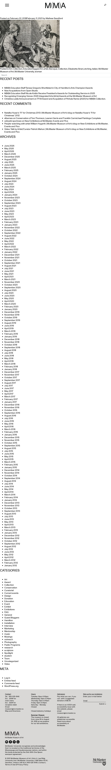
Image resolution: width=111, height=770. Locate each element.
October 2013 (10, 508)
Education (27, 68)
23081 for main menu (10, 699)
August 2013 (10, 513)
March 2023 (10, 219)
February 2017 (11, 399)
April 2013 (9, 524)
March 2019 (9, 331)
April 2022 (9, 244)
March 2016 (9, 429)
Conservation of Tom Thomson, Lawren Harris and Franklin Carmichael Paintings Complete (58, 118)
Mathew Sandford (54, 18)
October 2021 (10, 260)
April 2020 (9, 301)
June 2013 (9, 519)
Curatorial (9, 590)
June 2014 (9, 486)
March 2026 (10, 154)
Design (7, 595)
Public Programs (12, 644)
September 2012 (12, 543)
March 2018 (9, 363)
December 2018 (11, 339)
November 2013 (11, 505)
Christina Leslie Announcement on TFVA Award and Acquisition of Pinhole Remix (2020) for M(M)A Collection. (55, 98)
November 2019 (11, 314)
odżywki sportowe (12, 121)
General (8, 615)
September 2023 (12, 203)
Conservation (10, 587)
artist (45, 68)
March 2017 (9, 396)
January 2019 (10, 336)
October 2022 (11, 230)
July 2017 (8, 385)
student (8, 655)
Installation (9, 623)
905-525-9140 (14, 696)
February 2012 (11, 562)
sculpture (8, 650)
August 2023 (10, 205)
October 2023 (11, 200)
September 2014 (12, 478)
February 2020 (11, 306)
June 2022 (9, 238)
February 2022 (11, 249)
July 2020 (9, 293)
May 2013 (8, 522)
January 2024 (10, 194)
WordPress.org (11, 686)
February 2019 (11, 333)
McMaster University (24, 71)
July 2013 (8, 516)
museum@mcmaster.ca (14, 709)
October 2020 (11, 284)
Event (7, 604)
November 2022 (12, 227)
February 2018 (11, 366)
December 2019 (11, 312)
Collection (17, 68)
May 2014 (8, 489)
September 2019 (12, 320)
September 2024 (12, 178)
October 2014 (10, 475)
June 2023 (9, 211)
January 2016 (10, 434)
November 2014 (11, 472)
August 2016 (10, 415)
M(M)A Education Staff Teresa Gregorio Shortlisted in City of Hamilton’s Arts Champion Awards (48, 88)
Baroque (53, 68)
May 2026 (9, 148)
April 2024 (9, 192)
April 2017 (8, 393)
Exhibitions (9, 609)
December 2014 (11, 470)
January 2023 (10, 224)
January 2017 (10, 402)
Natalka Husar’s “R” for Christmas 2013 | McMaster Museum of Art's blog (38, 112)
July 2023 (8, 208)
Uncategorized (11, 661)
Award (7, 582)
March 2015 (9, 462)
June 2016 (9, 421)
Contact (42, 762)
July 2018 (8, 353)
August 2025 (10, 159)
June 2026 (9, 145)
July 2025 (8, 162)
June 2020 (9, 295)
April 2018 (9, 361)
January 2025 (10, 173)
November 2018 (11, 342)
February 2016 (11, 432)
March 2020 (10, 303)
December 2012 (11, 535)
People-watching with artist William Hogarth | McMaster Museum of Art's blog (40, 123)
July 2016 (8, 418)
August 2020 (10, 290)
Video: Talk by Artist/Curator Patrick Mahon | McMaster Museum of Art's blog (40, 129)
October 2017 (10, 377)
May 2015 (8, 456)
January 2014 (10, 500)
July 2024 (8, 184)
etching (87, 68)
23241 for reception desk (11, 704)
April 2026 (9, 151)
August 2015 (10, 448)
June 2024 (9, 186)
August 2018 (10, 350)
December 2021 (11, 254)
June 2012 (9, 551)
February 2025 (11, 170)
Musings (8, 636)
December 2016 (11, 404)
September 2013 (12, 511)
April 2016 (9, 426)
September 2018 (12, 347)
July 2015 (8, 451)
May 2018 (8, 358)
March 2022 (10, 246)
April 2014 (8, 492)
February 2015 (11, 464)
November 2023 (12, 197)
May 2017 (8, 391)
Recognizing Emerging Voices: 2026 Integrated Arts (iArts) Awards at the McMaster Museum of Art (50, 96)
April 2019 (9, 328)
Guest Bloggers (11, 617)
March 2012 (9, 560)
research (8, 647)
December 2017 (11, 372)
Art (10, 68)
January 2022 (10, 252)
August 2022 (10, 235)
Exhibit (7, 606)
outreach (8, 639)
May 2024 (9, 189)
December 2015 (11, 437)
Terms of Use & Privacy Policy (16, 764)
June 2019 (9, 325)
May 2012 (8, 554)
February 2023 (11, 222)
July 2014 (8, 483)
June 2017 (9, 388)
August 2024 (10, 181)
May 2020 (9, 298)
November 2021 (11, 257)
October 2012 (10, 541)
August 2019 (10, 323)
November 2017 (11, 374)
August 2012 (10, 546)
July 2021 (8, 268)
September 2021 (12, 263)
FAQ (6, 612)
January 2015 (10, 467)
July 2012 (8, 549)
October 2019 (10, 317)
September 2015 (12, 445)
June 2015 (9, 453)
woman (38, 71)
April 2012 (9, 557)
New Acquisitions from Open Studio (21, 90)
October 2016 (10, 410)
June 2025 (9, 164)
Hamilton (8, 620)
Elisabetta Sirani (75, 68)
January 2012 (10, 565)
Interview (8, 625)
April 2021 (9, 276)
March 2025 (10, 167)
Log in (7, 678)
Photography (10, 642)
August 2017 (10, 383)
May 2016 (8, 423)
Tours (7, 658)
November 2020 (12, 282)
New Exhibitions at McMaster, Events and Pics (46, 121)
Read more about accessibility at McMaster (64, 723)
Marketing (9, 628)
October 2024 (10, 175)
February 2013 (11, 530)
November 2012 (11, 538)
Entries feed (10, 680)
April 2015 (9, 459)
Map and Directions (12, 711)
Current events (11, 593)
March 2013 (9, 527)
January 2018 (10, 369)
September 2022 (12, 233)
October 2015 (10, 442)
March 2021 (9, 279)
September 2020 (12, 287)
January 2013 (10, 532)
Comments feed (12, 683)
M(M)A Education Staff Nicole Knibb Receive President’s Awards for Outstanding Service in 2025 (49, 93)
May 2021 (8, 273)
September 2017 (12, 380)
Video (7, 664)
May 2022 (9, 241)
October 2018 (10, 344)
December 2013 (11, 502)
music (7, 634)
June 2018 (9, 355)
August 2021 (10, 265)
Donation (8, 598)
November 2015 (11, 440)
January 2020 (10, 309)
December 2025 (12, 156)
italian (95, 68)
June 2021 (9, 271)
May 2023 (9, 214)
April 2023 (9, 216)
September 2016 (12, 412)
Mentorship (9, 631)
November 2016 (11, 407)
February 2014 (11, 497)
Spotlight (8, 653)
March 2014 (9, 494)
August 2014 (10, 481)
